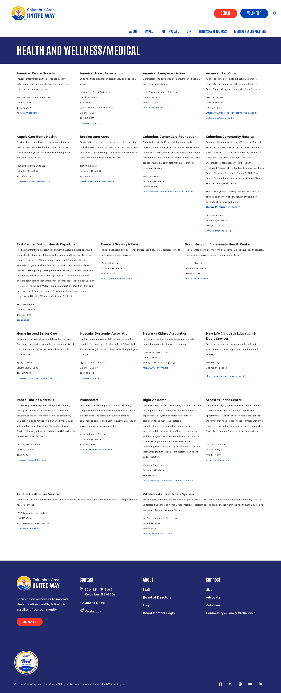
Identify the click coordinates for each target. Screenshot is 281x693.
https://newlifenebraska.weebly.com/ (225, 376)
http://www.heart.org (90, 123)
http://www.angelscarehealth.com (34, 181)
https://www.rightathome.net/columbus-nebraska (169, 480)
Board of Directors (157, 597)
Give (209, 589)
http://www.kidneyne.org (155, 367)
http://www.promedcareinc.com (96, 449)
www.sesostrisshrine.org (218, 460)
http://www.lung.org (153, 107)
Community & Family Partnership (230, 613)
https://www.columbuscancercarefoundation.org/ (168, 191)
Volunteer (254, 12)
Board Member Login (159, 613)
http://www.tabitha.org (28, 528)
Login (147, 605)
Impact (150, 31)
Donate (226, 12)
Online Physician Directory (223, 206)
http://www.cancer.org (28, 113)
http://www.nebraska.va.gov (157, 533)
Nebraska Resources (213, 31)
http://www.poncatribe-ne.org (32, 460)
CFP (189, 31)
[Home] (34, 13)
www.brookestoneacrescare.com (97, 181)
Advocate (213, 597)
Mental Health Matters (250, 31)
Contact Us (93, 611)
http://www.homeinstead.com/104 (34, 378)
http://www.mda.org (90, 378)
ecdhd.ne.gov (23, 320)
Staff (146, 589)
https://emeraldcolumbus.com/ (117, 278)
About (133, 31)
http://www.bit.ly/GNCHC (197, 278)
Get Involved (170, 31)
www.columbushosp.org (218, 230)
